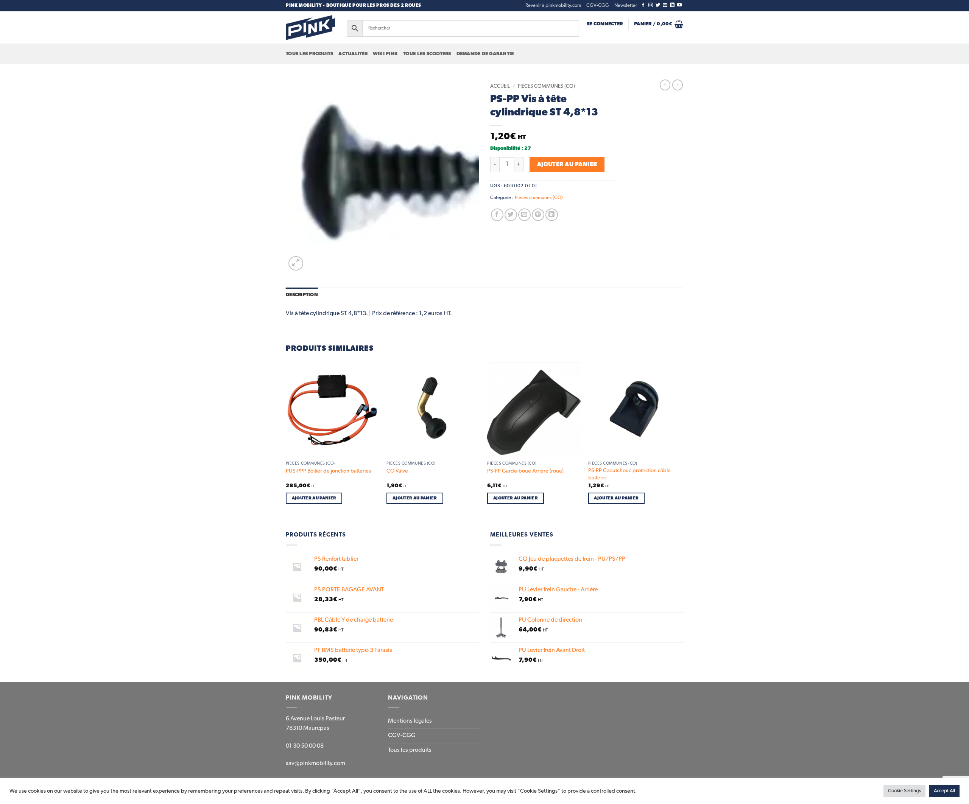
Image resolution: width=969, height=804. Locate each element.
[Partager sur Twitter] (511, 214)
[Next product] (665, 84)
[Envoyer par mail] (524, 214)
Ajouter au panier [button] (314, 498)
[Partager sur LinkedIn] (551, 214)
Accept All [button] (944, 790)
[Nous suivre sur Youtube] (679, 5)
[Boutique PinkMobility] (310, 27)
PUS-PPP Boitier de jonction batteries (328, 471)
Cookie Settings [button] (904, 790)
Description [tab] (302, 294)
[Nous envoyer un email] (665, 5)
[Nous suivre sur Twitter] (658, 5)
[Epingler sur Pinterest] (538, 214)
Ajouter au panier (567, 164)
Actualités (353, 53)
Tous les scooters (427, 53)
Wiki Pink (385, 53)
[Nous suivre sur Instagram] (650, 5)
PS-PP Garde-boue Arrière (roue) (525, 471)
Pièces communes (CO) (546, 86)
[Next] (681, 440)
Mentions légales (410, 721)
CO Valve (397, 471)
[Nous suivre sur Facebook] (643, 5)
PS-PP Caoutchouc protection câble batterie (629, 474)
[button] (625, 5)
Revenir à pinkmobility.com (553, 5)
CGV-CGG (597, 5)
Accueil (500, 86)
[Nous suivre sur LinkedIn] (672, 5)
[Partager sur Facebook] (497, 214)
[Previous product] (677, 84)
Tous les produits (309, 53)
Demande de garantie (485, 53)
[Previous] (286, 440)
